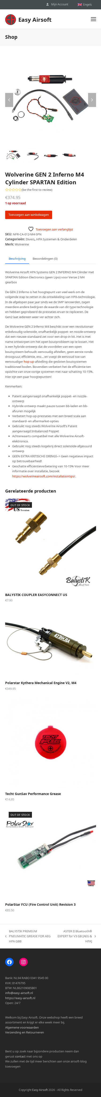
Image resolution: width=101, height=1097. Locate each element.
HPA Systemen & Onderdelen (56, 239)
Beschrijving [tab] (17, 258)
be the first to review (37, 189)
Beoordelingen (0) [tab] (45, 258)
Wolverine (22, 244)
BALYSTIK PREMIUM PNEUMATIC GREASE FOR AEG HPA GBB (27, 936)
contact (20, 1056)
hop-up (29, 361)
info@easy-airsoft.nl (19, 993)
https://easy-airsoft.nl (20, 998)
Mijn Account (59, 4)
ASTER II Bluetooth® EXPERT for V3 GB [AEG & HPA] (74, 936)
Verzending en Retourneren (24, 1032)
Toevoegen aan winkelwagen (28, 215)
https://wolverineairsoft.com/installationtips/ (43, 476)
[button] (93, 19)
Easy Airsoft (34, 19)
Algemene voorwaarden (22, 1027)
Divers (30, 239)
